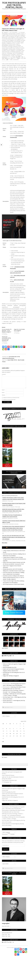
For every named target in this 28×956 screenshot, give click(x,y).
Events (13, 44)
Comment (4, 375)
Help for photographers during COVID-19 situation (11, 44)
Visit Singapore (18, 55)
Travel (21, 54)
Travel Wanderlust (6, 55)
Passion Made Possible (7, 48)
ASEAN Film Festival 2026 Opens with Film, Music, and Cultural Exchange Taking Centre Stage (13, 509)
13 (13, 731)
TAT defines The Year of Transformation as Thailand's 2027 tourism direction (12, 515)
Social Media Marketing (15, 51)
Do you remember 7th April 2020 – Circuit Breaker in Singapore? (6, 330)
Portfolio (18, 33)
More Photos (5, 648)
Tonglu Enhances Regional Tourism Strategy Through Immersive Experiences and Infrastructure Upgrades (14, 559)
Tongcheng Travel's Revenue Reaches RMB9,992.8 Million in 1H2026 (13, 521)
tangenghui (5, 923)
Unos (12, 947)
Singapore (13, 50)
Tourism (18, 54)
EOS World (9, 44)
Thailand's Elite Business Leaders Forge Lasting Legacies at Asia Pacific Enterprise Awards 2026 (13, 498)
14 (17, 731)
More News (4, 542)
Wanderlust (4, 57)
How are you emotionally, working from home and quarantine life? (6, 338)
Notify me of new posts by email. (9, 399)
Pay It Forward (16, 48)
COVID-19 (14, 42)
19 (10, 733)
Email (3, 392)
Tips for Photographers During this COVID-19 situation (12, 53)
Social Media (18, 50)
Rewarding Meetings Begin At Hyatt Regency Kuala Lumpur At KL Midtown (13, 504)
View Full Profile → (6, 926)
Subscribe (5, 849)
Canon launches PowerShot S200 (9, 780)
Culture (18, 42)
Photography (5, 33)
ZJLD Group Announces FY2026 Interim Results (13, 584)
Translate (12, 834)
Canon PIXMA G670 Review (8, 775)
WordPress (19, 947)
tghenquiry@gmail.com (7, 932)
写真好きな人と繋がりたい (10, 58)
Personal (22, 32)
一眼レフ (23, 57)
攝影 (7, 59)
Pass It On (20, 46)
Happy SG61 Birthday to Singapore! (11, 675)
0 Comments (16, 59)
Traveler (13, 55)
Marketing (15, 46)
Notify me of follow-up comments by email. (11, 397)
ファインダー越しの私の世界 (14, 57)
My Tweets (4, 757)
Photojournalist (19, 49)
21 (17, 733)
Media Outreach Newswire (15, 547)
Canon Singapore (11, 37)
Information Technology (7, 46)
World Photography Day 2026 (9, 667)
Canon (3, 36)
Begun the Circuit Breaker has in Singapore (15, 35)
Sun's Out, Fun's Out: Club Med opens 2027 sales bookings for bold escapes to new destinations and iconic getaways (13, 537)
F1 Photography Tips (6, 782)
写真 (3, 58)
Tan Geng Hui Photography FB (14, 746)
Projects (22, 33)
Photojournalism (12, 33)
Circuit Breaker (17, 41)
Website (3, 395)
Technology (9, 53)
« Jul (3, 741)
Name (3, 389)
